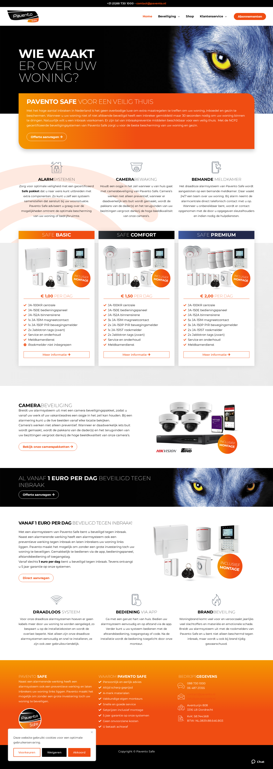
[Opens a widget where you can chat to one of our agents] (258, 762)
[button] (178, 16)
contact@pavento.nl (151, 3)
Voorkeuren (26, 752)
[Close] (91, 732)
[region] (52, 745)
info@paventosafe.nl (201, 698)
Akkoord (79, 752)
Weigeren (54, 752)
